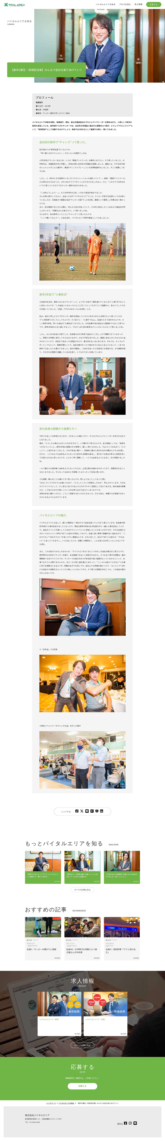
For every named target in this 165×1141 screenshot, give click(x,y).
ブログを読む (125, 4)
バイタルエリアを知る (106, 4)
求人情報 (138, 4)
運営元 (120, 1124)
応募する (154, 5)
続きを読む (43, 867)
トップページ (51, 1103)
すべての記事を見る (82, 890)
